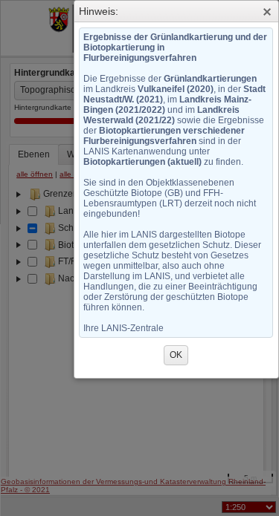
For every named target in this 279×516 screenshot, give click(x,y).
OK (176, 355)
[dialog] (176, 200)
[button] (267, 12)
